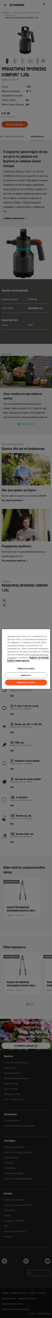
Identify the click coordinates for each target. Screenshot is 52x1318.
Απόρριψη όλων (26, 675)
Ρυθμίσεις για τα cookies (26, 668)
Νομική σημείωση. (22, 660)
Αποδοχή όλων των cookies (26, 682)
